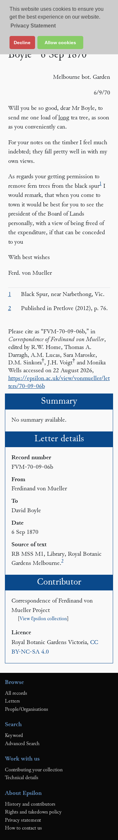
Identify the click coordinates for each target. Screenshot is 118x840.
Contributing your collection (34, 770)
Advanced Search (22, 743)
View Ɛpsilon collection (43, 619)
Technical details (21, 777)
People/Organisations (26, 709)
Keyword (14, 735)
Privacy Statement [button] (33, 25)
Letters (12, 701)
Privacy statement (23, 820)
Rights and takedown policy (33, 812)
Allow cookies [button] (60, 42)
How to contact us (23, 828)
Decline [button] (22, 42)
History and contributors (30, 804)
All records (16, 693)
